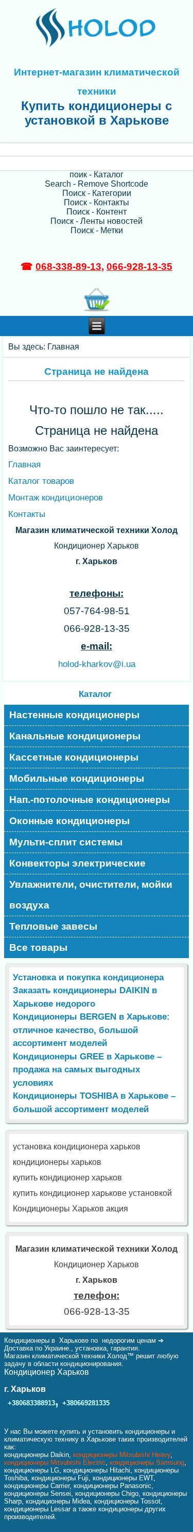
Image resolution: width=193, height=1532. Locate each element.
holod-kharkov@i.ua (96, 664)
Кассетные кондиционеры (73, 757)
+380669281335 (86, 1403)
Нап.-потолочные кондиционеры (89, 799)
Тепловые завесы (53, 926)
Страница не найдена (96, 371)
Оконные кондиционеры (69, 820)
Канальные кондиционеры (75, 736)
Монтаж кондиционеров (55, 498)
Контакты (26, 514)
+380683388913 (31, 1403)
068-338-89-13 (68, 266)
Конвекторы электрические (77, 863)
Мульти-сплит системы (65, 842)
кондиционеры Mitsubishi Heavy (121, 1455)
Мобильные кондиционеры (76, 778)
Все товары (38, 947)
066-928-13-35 (139, 266)
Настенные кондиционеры (74, 714)
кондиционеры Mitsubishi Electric (55, 1462)
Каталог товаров (41, 481)
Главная (24, 464)
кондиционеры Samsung (147, 1462)
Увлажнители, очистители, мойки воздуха (90, 895)
